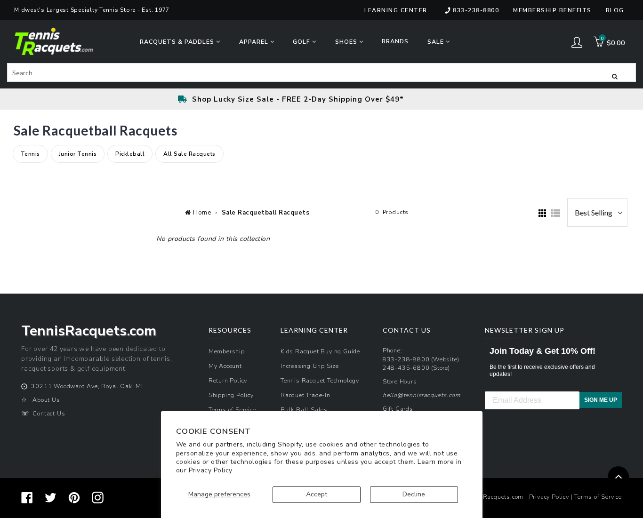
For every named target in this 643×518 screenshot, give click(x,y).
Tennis (30, 154)
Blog (615, 10)
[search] (321, 72)
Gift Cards (398, 409)
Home (202, 212)
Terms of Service (232, 410)
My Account (225, 366)
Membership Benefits (552, 10)
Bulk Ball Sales (304, 410)
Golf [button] (302, 42)
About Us (46, 400)
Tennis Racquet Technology (320, 380)
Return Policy (228, 380)
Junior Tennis (78, 154)
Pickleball (130, 154)
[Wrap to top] (618, 476)
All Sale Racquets (189, 154)
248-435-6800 (406, 368)
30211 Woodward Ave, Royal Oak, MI (87, 386)
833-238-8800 (476, 10)
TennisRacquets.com (493, 497)
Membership (227, 351)
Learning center (395, 10)
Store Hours (400, 381)
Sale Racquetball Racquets (266, 212)
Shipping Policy (231, 395)
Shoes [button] (347, 42)
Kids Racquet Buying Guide (320, 351)
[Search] (615, 75)
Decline (413, 494)
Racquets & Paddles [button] (178, 42)
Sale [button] (436, 42)
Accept (316, 494)
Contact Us (48, 413)
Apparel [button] (254, 42)
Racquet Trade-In (305, 395)
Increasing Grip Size (310, 366)
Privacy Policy (211, 470)
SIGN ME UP (600, 400)
